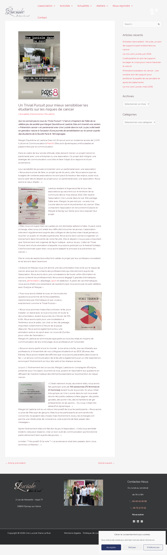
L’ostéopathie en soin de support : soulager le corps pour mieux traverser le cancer (142, 62)
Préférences (153, 547)
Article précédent (15, 463)
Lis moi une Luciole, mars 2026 (138, 86)
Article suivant (106, 463)
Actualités (24, 114)
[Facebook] (151, 10)
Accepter (111, 547)
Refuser (132, 547)
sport (53, 280)
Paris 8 (50, 143)
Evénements (36, 114)
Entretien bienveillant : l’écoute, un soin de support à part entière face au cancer (142, 45)
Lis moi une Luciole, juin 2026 (137, 54)
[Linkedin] (156, 10)
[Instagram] (152, 13)
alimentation (33, 280)
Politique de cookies (93, 533)
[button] (53, 6)
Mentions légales (72, 533)
